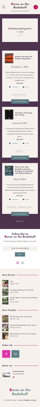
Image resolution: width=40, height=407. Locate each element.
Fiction (20, 151)
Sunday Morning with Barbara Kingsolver (23, 58)
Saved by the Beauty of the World (21, 290)
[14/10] (5, 283)
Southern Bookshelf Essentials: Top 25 (23, 325)
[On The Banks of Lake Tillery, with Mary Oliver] (5, 300)
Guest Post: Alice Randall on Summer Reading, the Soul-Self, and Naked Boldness (24, 170)
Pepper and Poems (20, 94)
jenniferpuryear (18, 371)
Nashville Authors (25, 207)
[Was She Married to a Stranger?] (5, 318)
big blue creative (30, 400)
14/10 (11, 281)
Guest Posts (12, 207)
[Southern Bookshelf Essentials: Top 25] (5, 327)
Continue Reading (20, 101)
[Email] (22, 262)
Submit (20, 254)
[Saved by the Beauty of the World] (5, 291)
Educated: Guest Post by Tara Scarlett (23, 334)
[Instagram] (18, 262)
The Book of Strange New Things (23, 114)
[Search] (36, 7)
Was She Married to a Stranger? (21, 316)
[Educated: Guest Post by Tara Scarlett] (5, 335)
